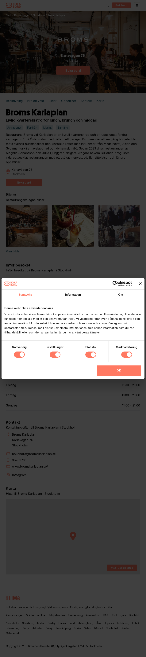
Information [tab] (73, 294)
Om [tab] (120, 294)
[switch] (55, 355)
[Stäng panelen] (140, 283)
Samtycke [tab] (25, 294)
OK (119, 370)
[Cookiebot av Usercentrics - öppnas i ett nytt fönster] (115, 283)
